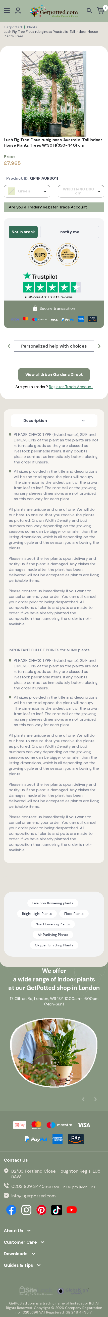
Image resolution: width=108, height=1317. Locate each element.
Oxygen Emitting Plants (54, 945)
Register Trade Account (65, 207)
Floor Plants (74, 913)
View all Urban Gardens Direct (54, 374)
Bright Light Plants (37, 913)
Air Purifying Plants (53, 934)
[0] (100, 11)
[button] (9, 346)
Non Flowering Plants (53, 924)
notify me (69, 231)
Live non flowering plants (52, 903)
